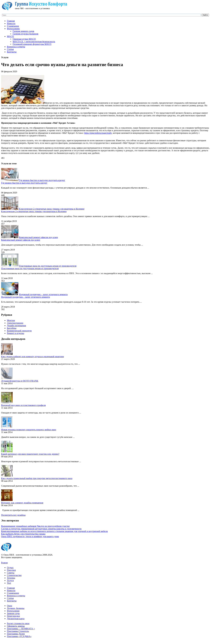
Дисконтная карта (15, 618)
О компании (13, 26)
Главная (11, 21)
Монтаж (11, 320)
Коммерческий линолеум (19, 330)
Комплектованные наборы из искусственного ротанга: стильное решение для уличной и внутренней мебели (54, 531)
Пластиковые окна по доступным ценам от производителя (47, 266)
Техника (11, 578)
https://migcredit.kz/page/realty (98, 133)
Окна (9, 605)
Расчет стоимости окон (18, 623)
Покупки (11, 570)
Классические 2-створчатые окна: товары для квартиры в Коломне (51, 209)
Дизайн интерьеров (16, 325)
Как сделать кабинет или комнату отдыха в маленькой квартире (32, 356)
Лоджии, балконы (15, 608)
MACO (10, 36)
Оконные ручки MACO (24, 39)
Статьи (10, 49)
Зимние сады (13, 613)
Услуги (10, 580)
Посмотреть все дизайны (13, 515)
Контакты (12, 52)
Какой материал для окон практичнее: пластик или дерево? (30, 454)
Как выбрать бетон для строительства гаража (23, 534)
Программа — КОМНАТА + (21, 628)
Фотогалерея (13, 611)
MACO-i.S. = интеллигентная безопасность (34, 41)
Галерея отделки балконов (25, 34)
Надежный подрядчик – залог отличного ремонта (43, 294)
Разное (4, 562)
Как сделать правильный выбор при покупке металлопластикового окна (36, 478)
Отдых (10, 567)
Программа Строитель (18, 631)
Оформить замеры (16, 626)
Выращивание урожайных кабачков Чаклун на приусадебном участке (35, 526)
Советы (10, 572)
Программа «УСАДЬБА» (19, 636)
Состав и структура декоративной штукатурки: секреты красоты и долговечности (41, 528)
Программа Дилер (16, 634)
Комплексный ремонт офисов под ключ (38, 237)
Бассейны (11, 328)
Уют (9, 583)
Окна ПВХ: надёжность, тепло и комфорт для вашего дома (30, 536)
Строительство (14, 575)
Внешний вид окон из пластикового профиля (23, 405)
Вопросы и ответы (16, 46)
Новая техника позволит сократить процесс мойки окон (28, 429)
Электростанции (15, 323)
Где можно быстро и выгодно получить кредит (42, 180)
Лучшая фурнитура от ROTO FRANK (19, 381)
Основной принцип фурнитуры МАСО (32, 44)
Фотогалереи (13, 28)
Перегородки (13, 616)
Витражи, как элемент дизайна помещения (22, 503)
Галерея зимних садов (23, 31)
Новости (11, 23)
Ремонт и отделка (15, 333)
